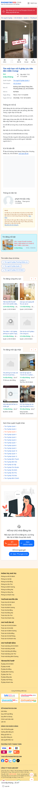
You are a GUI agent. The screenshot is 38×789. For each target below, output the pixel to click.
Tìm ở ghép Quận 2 (10, 429)
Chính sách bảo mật (7, 719)
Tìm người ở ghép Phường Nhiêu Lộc (16, 262)
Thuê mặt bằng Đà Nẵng (8, 651)
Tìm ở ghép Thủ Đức (10, 475)
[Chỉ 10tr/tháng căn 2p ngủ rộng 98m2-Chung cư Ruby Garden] (27, 394)
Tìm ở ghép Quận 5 (10, 437)
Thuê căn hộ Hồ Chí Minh (8, 625)
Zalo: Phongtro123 (20, 554)
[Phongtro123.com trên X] (14, 762)
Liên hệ (3, 722)
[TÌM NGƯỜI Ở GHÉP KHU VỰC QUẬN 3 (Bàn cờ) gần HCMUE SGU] (10, 291)
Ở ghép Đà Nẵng (6, 669)
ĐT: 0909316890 (12, 543)
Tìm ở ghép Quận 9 (10, 448)
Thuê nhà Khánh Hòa (7, 618)
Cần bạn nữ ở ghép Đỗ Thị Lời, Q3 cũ (27, 303)
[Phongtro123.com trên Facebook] (2, 762)
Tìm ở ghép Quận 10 (10, 451)
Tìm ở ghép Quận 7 (10, 443)
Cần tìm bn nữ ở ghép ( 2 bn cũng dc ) (27, 332)
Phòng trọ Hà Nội (6, 579)
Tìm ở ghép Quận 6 (10, 440)
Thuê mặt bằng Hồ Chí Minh (9, 646)
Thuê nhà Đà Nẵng (7, 610)
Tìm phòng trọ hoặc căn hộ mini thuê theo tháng (10, 374)
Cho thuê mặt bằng (8, 643)
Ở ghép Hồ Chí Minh (7, 664)
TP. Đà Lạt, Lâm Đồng (9, 380)
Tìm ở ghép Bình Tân (10, 462)
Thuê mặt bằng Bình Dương (9, 656)
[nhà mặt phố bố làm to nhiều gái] (10, 394)
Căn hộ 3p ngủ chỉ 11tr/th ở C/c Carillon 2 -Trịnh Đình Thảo (27, 374)
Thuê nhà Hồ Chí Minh (8, 602)
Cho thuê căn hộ (7, 622)
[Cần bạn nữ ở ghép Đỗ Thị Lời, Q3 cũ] (27, 291)
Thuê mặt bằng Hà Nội (8, 648)
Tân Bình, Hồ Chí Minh (26, 414)
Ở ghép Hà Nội (5, 666)
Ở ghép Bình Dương (7, 672)
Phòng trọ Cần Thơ (7, 584)
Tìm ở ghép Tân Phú (10, 473)
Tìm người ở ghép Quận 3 (21, 80)
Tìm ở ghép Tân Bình (10, 470)
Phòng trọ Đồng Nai (7, 589)
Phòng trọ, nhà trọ (8, 573)
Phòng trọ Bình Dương (8, 587)
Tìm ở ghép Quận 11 (10, 454)
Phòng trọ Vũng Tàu (7, 592)
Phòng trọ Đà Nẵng (7, 582)
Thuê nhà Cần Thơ (6, 615)
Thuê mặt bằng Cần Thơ (8, 654)
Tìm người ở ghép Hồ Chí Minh (14, 270)
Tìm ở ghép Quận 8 (10, 445)
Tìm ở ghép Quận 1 (10, 426)
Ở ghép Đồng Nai (6, 677)
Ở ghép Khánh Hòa (7, 682)
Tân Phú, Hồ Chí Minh (26, 382)
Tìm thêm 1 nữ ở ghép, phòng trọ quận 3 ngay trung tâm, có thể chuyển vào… (10, 332)
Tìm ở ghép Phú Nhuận (11, 467)
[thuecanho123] (9, 701)
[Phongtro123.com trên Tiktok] (18, 762)
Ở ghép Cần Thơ (6, 674)
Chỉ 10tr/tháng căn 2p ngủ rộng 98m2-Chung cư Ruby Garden (27, 405)
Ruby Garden (24, 412)
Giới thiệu (4, 711)
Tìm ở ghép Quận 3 (10, 432)
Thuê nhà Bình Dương (8, 607)
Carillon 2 (23, 380)
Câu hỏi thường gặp (7, 729)
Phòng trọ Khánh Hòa (7, 595)
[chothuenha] (28, 696)
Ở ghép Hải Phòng (6, 680)
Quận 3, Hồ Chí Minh (9, 309)
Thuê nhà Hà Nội (6, 605)
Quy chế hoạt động (7, 714)
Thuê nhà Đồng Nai (7, 613)
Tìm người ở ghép (7, 661)
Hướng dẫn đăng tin (7, 732)
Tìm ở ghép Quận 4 (10, 434)
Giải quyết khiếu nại (7, 740)
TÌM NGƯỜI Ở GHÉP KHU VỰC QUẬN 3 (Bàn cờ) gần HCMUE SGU (10, 303)
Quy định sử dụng (6, 716)
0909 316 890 (12, 774)
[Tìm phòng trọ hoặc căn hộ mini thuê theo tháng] (10, 362)
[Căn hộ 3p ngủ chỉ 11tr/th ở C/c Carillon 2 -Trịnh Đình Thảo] (27, 362)
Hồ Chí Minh (17, 83)
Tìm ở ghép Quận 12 (10, 456)
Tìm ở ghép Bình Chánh (11, 478)
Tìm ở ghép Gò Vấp (10, 464)
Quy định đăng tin (6, 737)
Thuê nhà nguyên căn (9, 599)
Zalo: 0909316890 (28, 543)
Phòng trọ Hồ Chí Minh (8, 576)
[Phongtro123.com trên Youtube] (6, 762)
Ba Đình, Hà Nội (8, 412)
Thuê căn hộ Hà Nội (7, 628)
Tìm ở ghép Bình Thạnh (11, 459)
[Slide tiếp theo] (34, 38)
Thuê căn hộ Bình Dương (8, 631)
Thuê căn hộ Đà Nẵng (7, 633)
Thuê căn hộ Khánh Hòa (8, 638)
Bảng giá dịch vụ (6, 734)
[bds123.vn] (9, 696)
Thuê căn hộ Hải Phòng (8, 636)
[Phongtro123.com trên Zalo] (10, 762)
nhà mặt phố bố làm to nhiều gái (10, 405)
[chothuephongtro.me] (28, 701)
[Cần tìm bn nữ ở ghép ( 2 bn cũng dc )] (27, 321)
